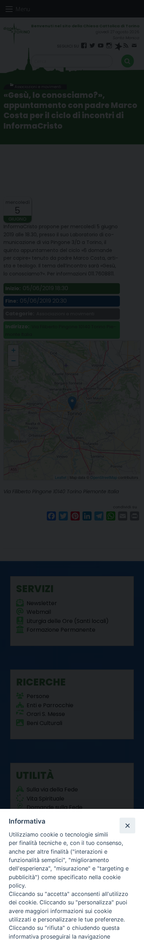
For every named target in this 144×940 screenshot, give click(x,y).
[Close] (127, 825)
